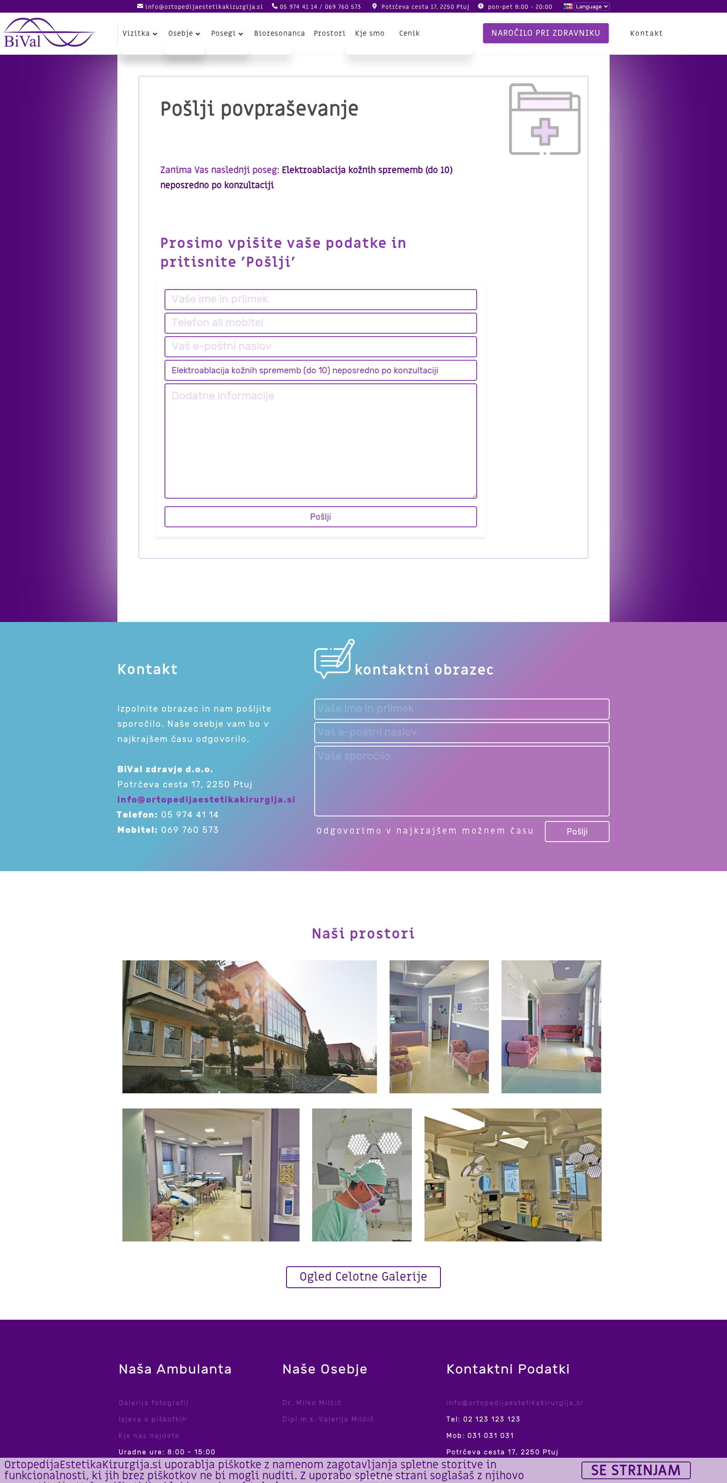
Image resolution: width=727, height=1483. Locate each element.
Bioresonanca (279, 33)
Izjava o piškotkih (153, 1419)
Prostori (330, 33)
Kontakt (646, 33)
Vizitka (136, 33)
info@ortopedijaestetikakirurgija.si (204, 7)
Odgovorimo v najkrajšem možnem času (425, 831)
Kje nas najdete (149, 1436)
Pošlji (320, 517)
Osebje (180, 33)
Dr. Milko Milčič (312, 1403)
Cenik (409, 33)
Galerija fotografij (154, 1403)
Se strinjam (636, 1470)
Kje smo (370, 33)
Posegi (223, 33)
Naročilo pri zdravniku (545, 33)
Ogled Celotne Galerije (363, 1277)
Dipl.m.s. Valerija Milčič (328, 1419)
